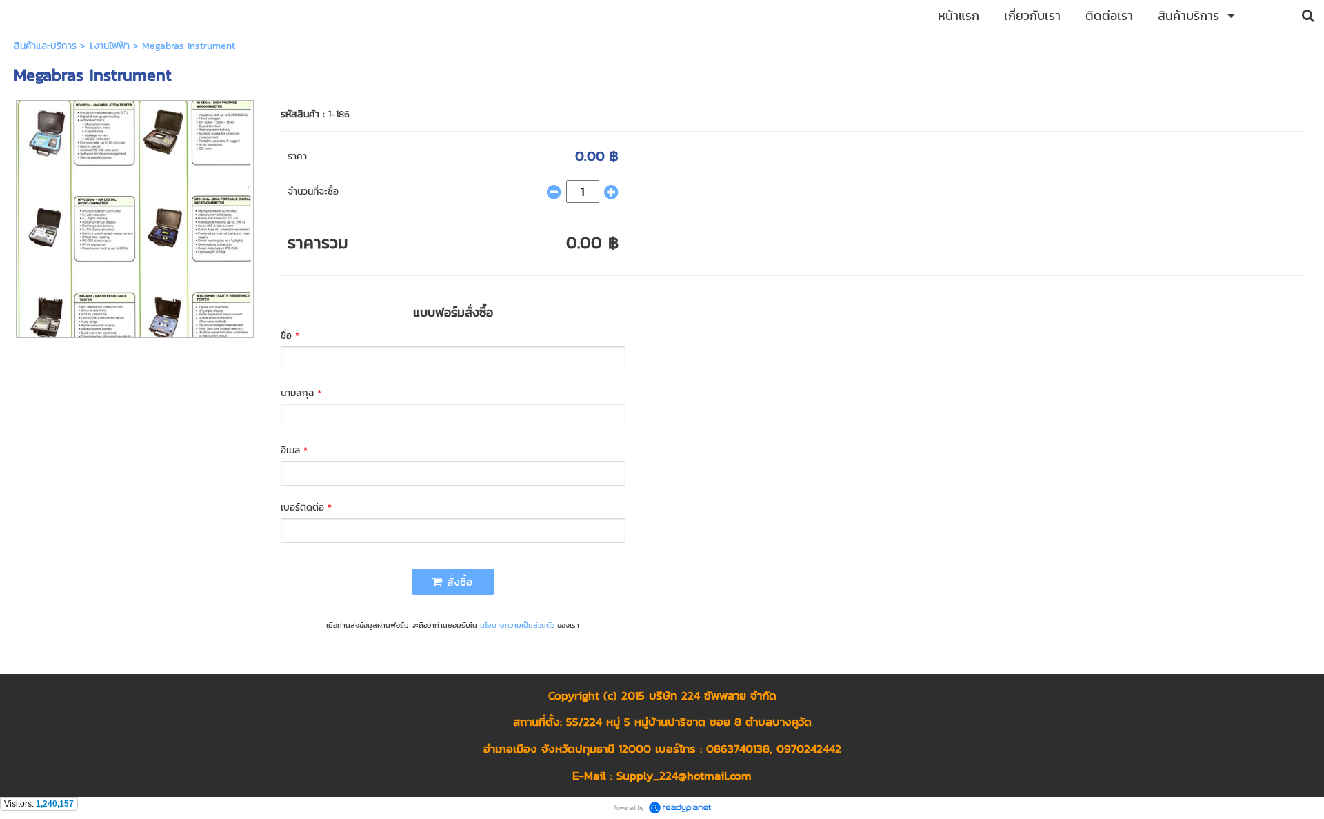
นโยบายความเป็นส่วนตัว (517, 625)
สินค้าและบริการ (45, 46)
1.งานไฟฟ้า (109, 46)
